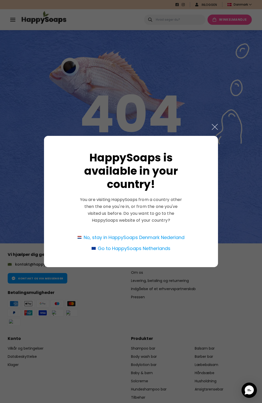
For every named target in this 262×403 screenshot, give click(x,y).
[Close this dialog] (215, 127)
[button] (249, 390)
